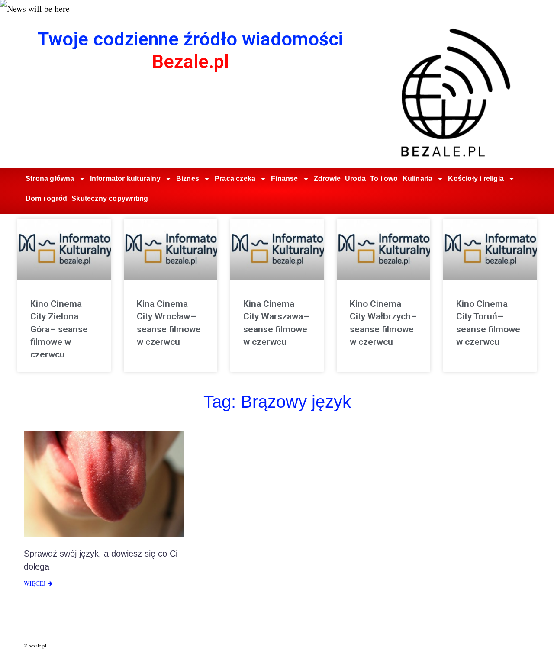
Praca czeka (235, 178)
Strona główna (50, 178)
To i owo (384, 178)
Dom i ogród (46, 198)
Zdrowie (327, 178)
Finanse (284, 178)
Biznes (187, 178)
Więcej (34, 583)
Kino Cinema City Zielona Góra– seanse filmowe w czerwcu (59, 329)
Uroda (355, 178)
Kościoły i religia (476, 178)
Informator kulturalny (125, 178)
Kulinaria (418, 178)
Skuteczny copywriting (109, 198)
